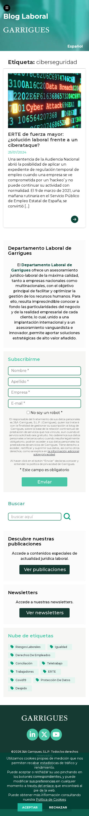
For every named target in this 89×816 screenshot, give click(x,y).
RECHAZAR (58, 807)
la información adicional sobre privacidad (56, 452)
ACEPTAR (30, 807)
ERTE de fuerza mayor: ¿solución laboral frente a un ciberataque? (43, 140)
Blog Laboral (25, 16)
